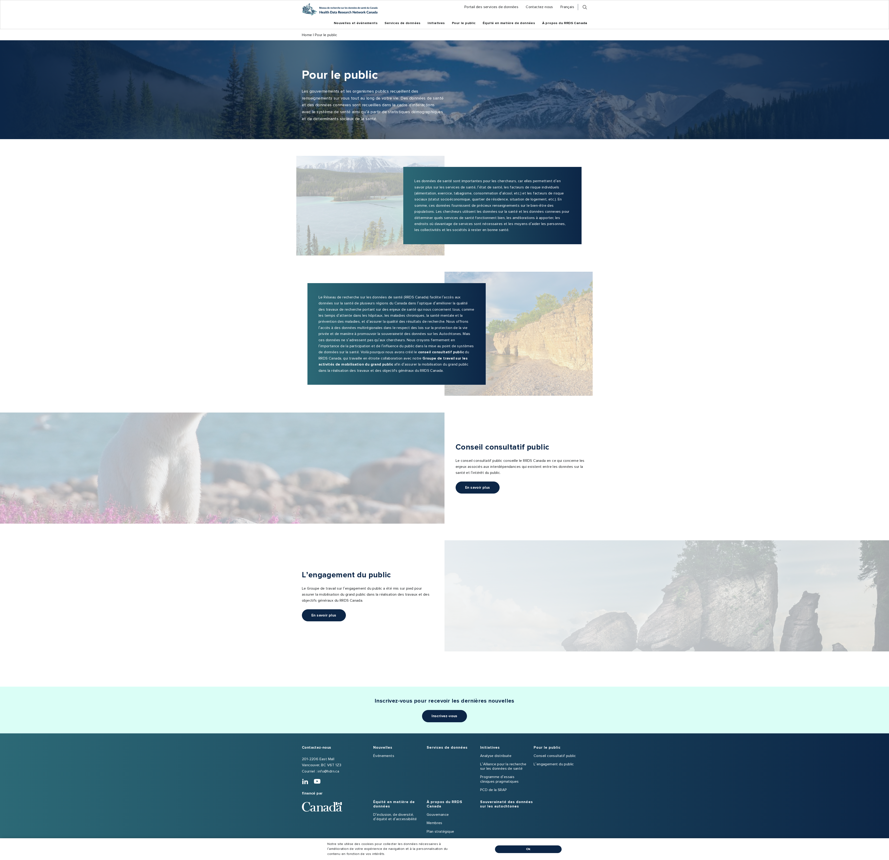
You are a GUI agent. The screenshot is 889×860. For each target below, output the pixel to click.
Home (307, 35)
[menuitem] (491, 7)
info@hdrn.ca (328, 771)
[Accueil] (340, 9)
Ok (528, 849)
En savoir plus (477, 487)
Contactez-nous (316, 747)
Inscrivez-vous (444, 716)
